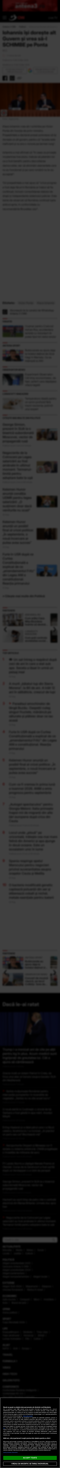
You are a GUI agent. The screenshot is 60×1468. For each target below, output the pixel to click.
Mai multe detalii (28, 1416)
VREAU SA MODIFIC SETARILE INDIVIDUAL (29, 1464)
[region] (30, 1433)
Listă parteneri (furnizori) (10, 1452)
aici (4, 1428)
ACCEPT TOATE (30, 1458)
